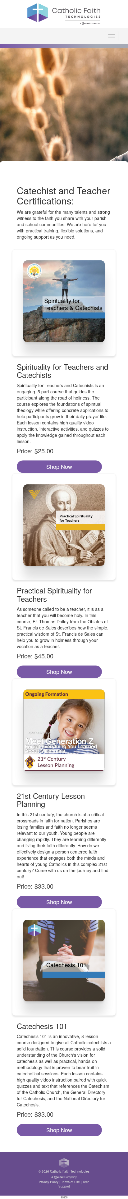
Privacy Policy (48, 1182)
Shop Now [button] (59, 466)
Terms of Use (70, 1182)
